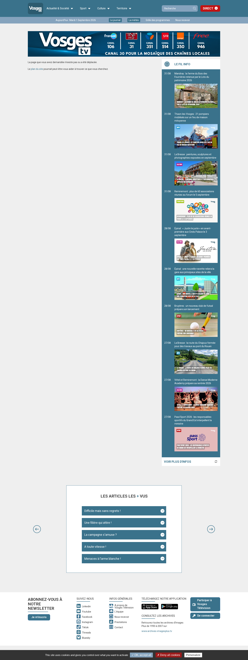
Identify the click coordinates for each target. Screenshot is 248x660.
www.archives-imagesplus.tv (157, 631)
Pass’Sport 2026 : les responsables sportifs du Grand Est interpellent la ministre (193, 420)
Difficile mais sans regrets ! (102, 511)
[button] (37, 529)
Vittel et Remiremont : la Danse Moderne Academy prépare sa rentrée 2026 (195, 382)
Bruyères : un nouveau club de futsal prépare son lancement (193, 307)
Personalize (193, 655)
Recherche (194, 8)
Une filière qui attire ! (98, 522)
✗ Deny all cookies (168, 655)
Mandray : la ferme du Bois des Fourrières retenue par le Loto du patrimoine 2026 (191, 77)
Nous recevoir (182, 20)
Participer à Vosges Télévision (204, 604)
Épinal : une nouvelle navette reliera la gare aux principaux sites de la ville (194, 270)
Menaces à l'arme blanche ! (102, 558)
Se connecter (205, 615)
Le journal (115, 20)
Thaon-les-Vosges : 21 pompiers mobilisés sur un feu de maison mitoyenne (191, 117)
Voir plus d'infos (177, 461)
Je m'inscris (39, 617)
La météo (134, 20)
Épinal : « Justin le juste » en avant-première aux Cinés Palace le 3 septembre (192, 232)
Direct (208, 8)
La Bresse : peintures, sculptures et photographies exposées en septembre (195, 156)
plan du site (37, 69)
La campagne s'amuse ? (100, 534)
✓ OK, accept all (141, 655)
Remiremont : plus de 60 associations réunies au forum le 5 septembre (194, 193)
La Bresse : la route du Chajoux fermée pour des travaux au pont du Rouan (194, 344)
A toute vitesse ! (95, 546)
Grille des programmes (158, 20)
